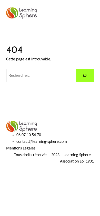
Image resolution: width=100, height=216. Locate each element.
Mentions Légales (20, 148)
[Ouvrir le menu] (91, 13)
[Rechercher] (85, 75)
